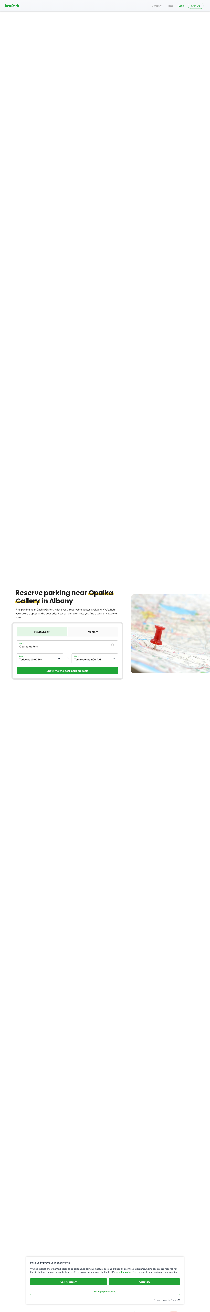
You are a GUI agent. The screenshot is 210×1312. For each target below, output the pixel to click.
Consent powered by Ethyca (165, 1300)
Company (157, 5)
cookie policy (124, 1272)
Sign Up (195, 5)
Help (170, 5)
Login (181, 5)
